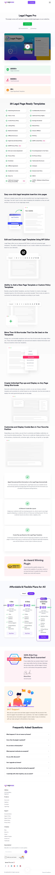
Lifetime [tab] (31, 593)
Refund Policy (7, 820)
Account (32, 2)
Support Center (7, 818)
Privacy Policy (7, 822)
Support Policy (7, 816)
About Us (6, 832)
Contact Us (6, 838)
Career (5, 834)
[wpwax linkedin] (11, 866)
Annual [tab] (24, 593)
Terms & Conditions (46, 872)
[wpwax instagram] (8, 866)
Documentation (24, 28)
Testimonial (6, 840)
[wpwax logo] (9, 2)
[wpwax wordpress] (17, 866)
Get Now (28, 23)
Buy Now (11, 633)
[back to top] (27, 870)
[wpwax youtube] (14, 866)
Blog (5, 830)
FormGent (6, 804)
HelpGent (6, 802)
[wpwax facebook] (5, 866)
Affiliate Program (8, 836)
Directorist (6, 800)
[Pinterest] (20, 866)
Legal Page (6, 806)
